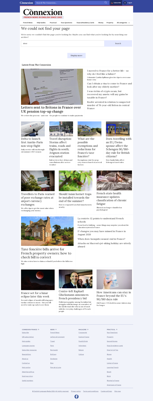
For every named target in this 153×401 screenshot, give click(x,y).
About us (25, 359)
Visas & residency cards (115, 346)
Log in (130, 3)
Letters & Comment (57, 337)
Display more (76, 55)
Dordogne (53, 359)
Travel (52, 341)
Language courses (28, 346)
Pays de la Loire (55, 367)
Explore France (84, 337)
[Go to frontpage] (43, 14)
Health (109, 359)
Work (109, 376)
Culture (81, 354)
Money (100, 23)
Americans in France (114, 385)
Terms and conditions (90, 391)
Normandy (54, 350)
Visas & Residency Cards (85, 23)
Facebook (76, 397)
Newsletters (26, 354)
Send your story (27, 376)
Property (110, 23)
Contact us (26, 363)
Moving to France (113, 380)
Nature (81, 350)
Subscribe (117, 3)
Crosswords (83, 332)
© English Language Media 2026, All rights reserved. (50, 391)
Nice (51, 363)
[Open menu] (124, 22)
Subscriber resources (29, 350)
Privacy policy (76, 391)
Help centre (26, 367)
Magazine (82, 329)
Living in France (112, 363)
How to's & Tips (112, 350)
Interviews (82, 346)
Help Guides (41, 23)
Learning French (112, 367)
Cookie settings (106, 391)
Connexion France (29, 329)
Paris (52, 346)
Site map (117, 391)
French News (27, 23)
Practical (53, 23)
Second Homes (112, 341)
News (52, 329)
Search (118, 43)
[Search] (105, 3)
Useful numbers (27, 380)
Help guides (26, 341)
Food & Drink (83, 341)
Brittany (53, 354)
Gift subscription (28, 337)
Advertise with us (28, 372)
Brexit (109, 372)
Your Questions (66, 23)
